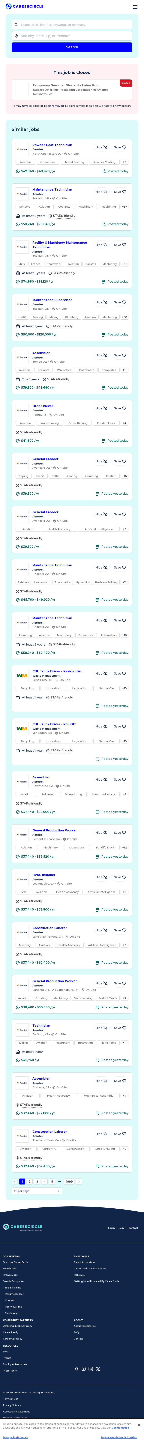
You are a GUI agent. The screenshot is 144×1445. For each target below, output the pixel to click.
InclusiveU (80, 1275)
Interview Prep (13, 1306)
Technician (41, 1025)
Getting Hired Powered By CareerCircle (96, 1281)
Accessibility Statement (16, 1411)
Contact (133, 1228)
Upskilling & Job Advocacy (17, 1326)
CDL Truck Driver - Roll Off (54, 724)
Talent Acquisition (84, 1262)
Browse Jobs (10, 1275)
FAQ (76, 1332)
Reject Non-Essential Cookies (119, 1437)
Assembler (41, 353)
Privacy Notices (12, 1405)
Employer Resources (15, 1364)
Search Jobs (9, 1268)
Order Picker (42, 406)
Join (121, 1228)
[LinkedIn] (90, 1369)
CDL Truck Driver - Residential (57, 671)
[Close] (139, 1425)
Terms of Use (10, 1399)
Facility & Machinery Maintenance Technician (59, 245)
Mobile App (11, 1313)
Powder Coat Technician (52, 145)
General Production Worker (54, 830)
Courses (9, 1300)
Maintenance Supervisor (52, 300)
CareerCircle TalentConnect (90, 1268)
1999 (69, 1181)
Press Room (10, 1370)
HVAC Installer (43, 875)
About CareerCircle (85, 1326)
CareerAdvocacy (12, 1338)
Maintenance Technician (52, 189)
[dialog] (72, 1431)
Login (111, 1228)
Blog (5, 1351)
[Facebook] (76, 1369)
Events (7, 1358)
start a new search (118, 106)
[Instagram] (83, 1369)
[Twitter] (97, 1369)
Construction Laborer (49, 928)
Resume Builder (14, 1294)
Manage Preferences (15, 1418)
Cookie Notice (120, 1427)
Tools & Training (12, 1287)
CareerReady (10, 1332)
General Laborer (45, 459)
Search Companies (13, 1281)
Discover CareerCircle (15, 1262)
